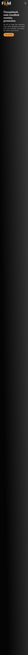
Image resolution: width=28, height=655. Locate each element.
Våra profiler (9, 34)
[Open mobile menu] (25, 3)
